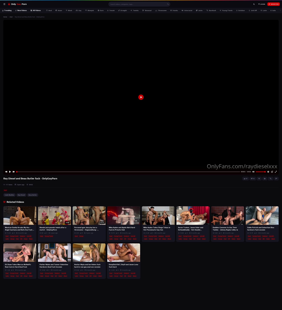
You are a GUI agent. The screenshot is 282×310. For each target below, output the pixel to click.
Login (262, 4)
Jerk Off (254, 10)
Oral (17, 239)
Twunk (112, 10)
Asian (60, 10)
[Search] (168, 4)
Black (70, 10)
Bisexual (148, 10)
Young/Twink (227, 10)
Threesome (162, 10)
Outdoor (241, 10)
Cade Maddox (9, 195)
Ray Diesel (21, 195)
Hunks (175, 10)
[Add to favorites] (34, 209)
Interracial (188, 10)
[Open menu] (4, 4)
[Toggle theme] (254, 4)
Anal (50, 10)
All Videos (37, 10)
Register (274, 4)
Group (12, 239)
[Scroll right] (280, 10)
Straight (123, 10)
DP (21, 239)
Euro (102, 10)
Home (5, 17)
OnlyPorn (19, 4)
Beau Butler (33, 195)
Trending (7, 10)
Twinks (136, 10)
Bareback (212, 10)
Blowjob (91, 10)
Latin (265, 10)
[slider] (128, 172)
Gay (80, 10)
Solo (274, 10)
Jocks (200, 10)
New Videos (22, 10)
